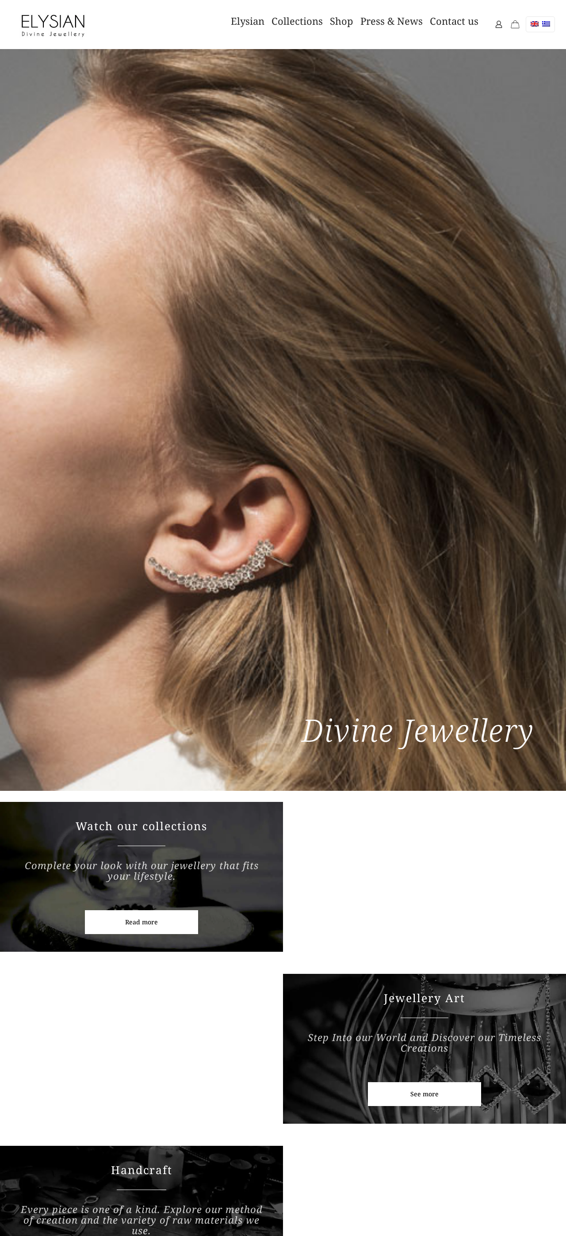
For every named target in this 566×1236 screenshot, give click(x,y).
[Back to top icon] (512, 1213)
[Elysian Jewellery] (53, 24)
